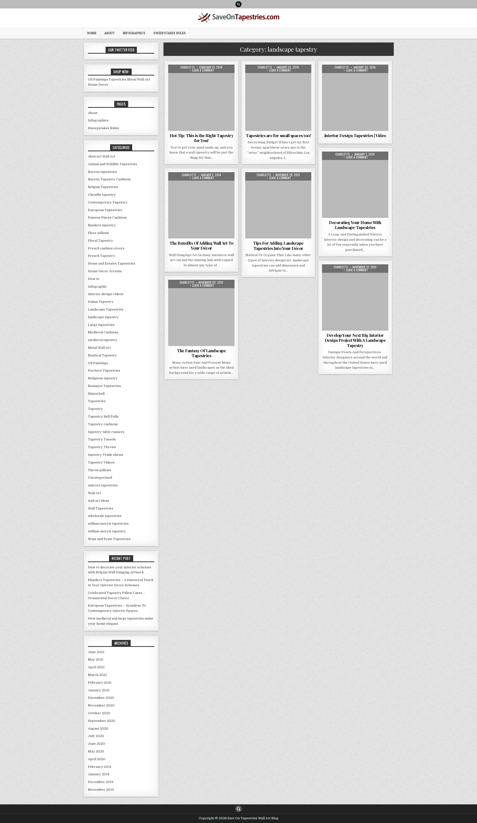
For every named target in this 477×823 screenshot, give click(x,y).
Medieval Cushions (103, 332)
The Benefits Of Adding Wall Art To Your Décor (201, 245)
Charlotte (187, 67)
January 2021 (99, 690)
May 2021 (95, 659)
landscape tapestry (208, 77)
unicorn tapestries (103, 485)
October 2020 (99, 713)
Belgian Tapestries (103, 187)
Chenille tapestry (102, 194)
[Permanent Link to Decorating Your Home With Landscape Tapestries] (355, 185)
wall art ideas (201, 87)
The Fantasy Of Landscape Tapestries (201, 353)
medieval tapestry (102, 340)
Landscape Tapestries (105, 309)
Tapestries (183, 82)
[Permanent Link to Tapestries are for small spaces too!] (278, 98)
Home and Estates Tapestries (111, 263)
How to (183, 77)
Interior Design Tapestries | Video (355, 135)
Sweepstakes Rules (169, 33)
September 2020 (101, 721)
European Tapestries (105, 210)
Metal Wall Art (138, 79)
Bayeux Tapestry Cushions (109, 179)
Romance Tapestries (104, 386)
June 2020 (96, 743)
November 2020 (101, 705)
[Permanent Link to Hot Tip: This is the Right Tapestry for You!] (201, 98)
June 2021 (96, 652)
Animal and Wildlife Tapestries (112, 164)
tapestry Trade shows (105, 455)
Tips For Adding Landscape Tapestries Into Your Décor (278, 245)
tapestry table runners (106, 432)
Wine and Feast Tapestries (109, 539)
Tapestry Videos (101, 462)
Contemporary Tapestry (107, 202)
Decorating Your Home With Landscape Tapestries (355, 225)
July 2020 (96, 736)
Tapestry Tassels (102, 439)
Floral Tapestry (336, 77)
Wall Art (219, 82)
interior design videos (368, 77)
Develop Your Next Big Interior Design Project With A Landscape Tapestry (355, 340)
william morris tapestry (107, 531)
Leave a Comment (203, 70)
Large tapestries (101, 325)
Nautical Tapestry (102, 355)
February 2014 (99, 767)
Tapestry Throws (102, 447)
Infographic (97, 286)
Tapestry (202, 82)
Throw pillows (99, 470)
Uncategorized (100, 477)
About (109, 33)
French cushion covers (106, 248)
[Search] (238, 4)
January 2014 (98, 774)
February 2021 (100, 682)
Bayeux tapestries (102, 172)
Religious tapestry (103, 378)
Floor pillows (98, 233)
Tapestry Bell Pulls (103, 416)
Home (91, 33)
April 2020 (96, 759)
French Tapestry (101, 256)
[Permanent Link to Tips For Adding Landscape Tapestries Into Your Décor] (278, 205)
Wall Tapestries (210, 189)
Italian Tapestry (261, 77)
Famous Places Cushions (107, 217)
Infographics (134, 33)
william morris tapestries (108, 523)
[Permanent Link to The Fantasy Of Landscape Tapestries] (201, 313)
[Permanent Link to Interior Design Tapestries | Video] (355, 98)
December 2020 (101, 698)
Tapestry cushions (103, 424)
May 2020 (96, 751)
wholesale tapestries (104, 516)
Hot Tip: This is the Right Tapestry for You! (202, 138)
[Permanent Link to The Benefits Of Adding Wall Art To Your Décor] (201, 205)
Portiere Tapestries (104, 370)
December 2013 (100, 782)
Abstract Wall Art (347, 276)
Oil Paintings (98, 79)
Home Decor (98, 84)
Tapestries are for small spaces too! (278, 135)
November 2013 (101, 789)
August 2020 (98, 728)
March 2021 (97, 675)
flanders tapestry (102, 225)
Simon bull (96, 393)
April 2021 (96, 667)
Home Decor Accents (105, 271)
